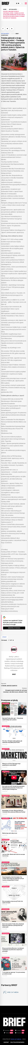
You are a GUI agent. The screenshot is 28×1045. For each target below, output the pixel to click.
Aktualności (13, 9)
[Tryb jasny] (16, 3)
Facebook (9, 1030)
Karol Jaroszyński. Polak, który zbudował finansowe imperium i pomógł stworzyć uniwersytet (13, 925)
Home (4, 9)
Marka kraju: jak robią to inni (9, 833)
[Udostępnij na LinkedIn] (12, 28)
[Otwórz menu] (26, 3)
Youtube (20, 1032)
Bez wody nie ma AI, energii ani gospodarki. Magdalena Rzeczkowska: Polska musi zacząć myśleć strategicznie (13, 788)
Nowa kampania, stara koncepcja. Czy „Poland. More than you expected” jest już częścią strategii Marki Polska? (13, 878)
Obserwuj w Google (14, 628)
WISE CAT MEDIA (16, 1039)
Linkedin (20, 1030)
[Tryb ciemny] (22, 3)
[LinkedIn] (13, 640)
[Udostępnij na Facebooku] (3, 28)
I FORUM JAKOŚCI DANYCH (9, 685)
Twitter (9, 1032)
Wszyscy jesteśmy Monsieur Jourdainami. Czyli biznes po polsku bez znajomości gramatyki (13, 950)
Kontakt (6, 1042)
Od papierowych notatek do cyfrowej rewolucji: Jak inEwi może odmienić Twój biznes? (15, 691)
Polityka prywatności (17, 1042)
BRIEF (17, 33)
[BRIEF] (14, 649)
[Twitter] (11, 640)
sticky (4, 637)
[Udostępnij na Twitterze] (7, 28)
